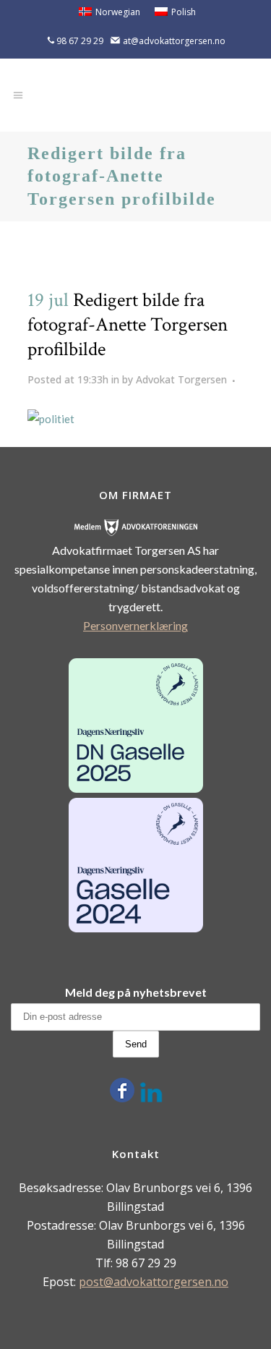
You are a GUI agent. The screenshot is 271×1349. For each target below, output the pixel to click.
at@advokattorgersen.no (174, 41)
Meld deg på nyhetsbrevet (136, 992)
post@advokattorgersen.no (153, 1282)
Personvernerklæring (135, 625)
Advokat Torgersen (181, 379)
